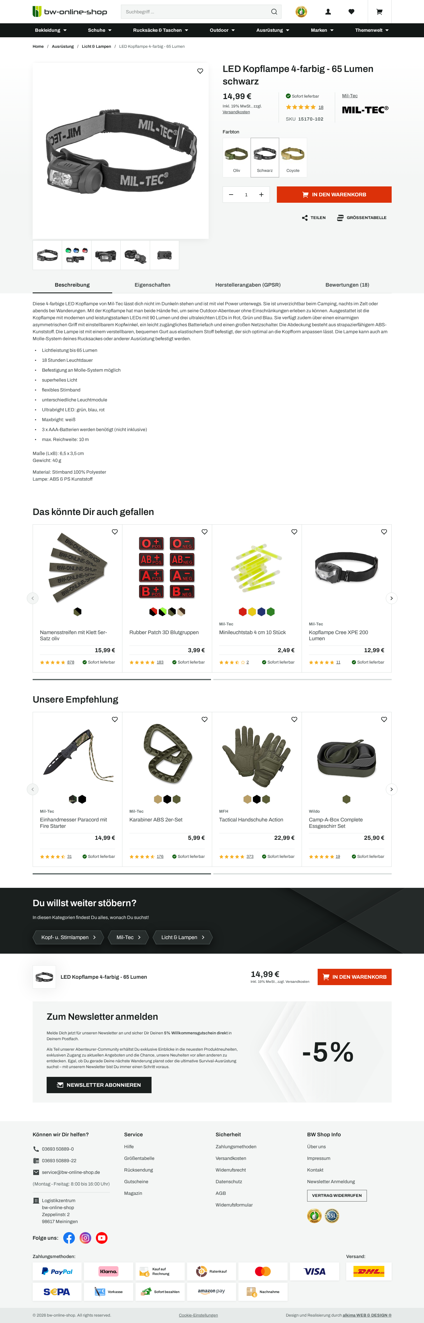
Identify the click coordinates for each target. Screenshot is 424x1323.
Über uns (316, 1146)
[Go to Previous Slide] (32, 598)
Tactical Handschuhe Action (251, 820)
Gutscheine (136, 1181)
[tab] (122, 679)
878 (70, 662)
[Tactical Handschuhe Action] (257, 755)
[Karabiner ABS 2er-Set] (167, 755)
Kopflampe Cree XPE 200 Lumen (338, 635)
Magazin (133, 1193)
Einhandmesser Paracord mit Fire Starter (73, 823)
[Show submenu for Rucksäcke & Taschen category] (186, 30)
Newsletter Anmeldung (331, 1181)
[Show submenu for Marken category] (331, 30)
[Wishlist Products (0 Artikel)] (351, 11)
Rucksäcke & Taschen (157, 30)
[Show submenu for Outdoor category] (233, 30)
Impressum (318, 1158)
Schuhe (96, 30)
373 (250, 856)
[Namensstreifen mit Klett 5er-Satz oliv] (77, 568)
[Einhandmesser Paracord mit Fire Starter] (77, 755)
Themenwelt (368, 30)
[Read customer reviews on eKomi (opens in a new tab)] (301, 11)
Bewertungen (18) (347, 285)
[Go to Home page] (73, 11)
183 (160, 662)
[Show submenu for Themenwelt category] (386, 30)
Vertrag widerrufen (337, 1195)
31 (69, 856)
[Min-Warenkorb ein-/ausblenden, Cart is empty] (380, 11)
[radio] (237, 157)
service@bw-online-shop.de (71, 1172)
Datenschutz (229, 1181)
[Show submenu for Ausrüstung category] (287, 30)
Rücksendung (138, 1169)
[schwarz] (121, 151)
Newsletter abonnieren (104, 1085)
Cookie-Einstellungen (198, 1315)
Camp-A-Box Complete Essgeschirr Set (336, 823)
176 (160, 856)
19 (338, 856)
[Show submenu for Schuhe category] (109, 30)
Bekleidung (47, 30)
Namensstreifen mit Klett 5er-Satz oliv (73, 635)
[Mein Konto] (328, 11)
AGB (221, 1193)
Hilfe (129, 1146)
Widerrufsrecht (231, 1169)
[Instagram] (85, 1238)
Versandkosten (236, 112)
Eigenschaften (152, 285)
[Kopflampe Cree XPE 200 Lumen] (346, 568)
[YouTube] (102, 1238)
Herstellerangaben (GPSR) (248, 285)
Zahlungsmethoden (236, 1146)
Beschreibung (72, 285)
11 (338, 662)
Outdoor (219, 30)
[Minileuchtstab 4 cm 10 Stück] (257, 568)
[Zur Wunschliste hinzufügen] (200, 71)
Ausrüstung (269, 30)
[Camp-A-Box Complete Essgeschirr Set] (346, 755)
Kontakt (315, 1169)
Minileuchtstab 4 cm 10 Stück (252, 632)
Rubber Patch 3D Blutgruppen (164, 632)
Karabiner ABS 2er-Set (155, 820)
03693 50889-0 (58, 1148)
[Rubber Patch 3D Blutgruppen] (167, 568)
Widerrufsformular (234, 1204)
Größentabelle (367, 218)
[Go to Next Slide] (391, 598)
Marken (319, 30)
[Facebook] (69, 1238)
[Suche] (274, 11)
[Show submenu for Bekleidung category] (64, 30)
